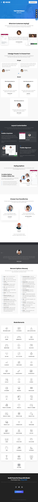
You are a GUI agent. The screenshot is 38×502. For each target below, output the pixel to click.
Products (19, 407)
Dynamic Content (6, 373)
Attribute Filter (19, 424)
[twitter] (19, 487)
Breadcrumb (6, 347)
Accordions (19, 330)
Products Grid (19, 416)
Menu (19, 399)
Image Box (19, 390)
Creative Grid (19, 365)
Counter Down (31, 356)
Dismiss (31, 365)
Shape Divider (31, 424)
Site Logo (31, 433)
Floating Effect (31, 373)
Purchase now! (33, 2)
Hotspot (6, 382)
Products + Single (6, 416)
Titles (7, 458)
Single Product (7, 433)
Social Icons (19, 441)
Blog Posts (31, 347)
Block (19, 347)
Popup (31, 399)
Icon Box (31, 382)
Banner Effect (19, 339)
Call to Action (19, 356)
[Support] (37, 15)
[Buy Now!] (37, 19)
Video (31, 458)
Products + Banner (31, 407)
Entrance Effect (19, 373)
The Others (19, 467)
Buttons (6, 356)
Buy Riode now (19, 491)
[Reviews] (37, 17)
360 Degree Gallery (6, 330)
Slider (7, 441)
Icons (19, 382)
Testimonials (19, 450)
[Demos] (37, 10)
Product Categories (7, 407)
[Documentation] (37, 13)
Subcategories (19, 433)
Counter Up (6, 365)
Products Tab (31, 416)
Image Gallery (31, 390)
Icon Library (6, 390)
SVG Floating (31, 441)
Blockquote (31, 339)
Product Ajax (6, 424)
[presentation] (18, 73)
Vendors (19, 458)
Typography (31, 450)
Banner (6, 339)
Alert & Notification (31, 330)
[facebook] (16, 487)
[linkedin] (22, 487)
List (6, 399)
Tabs (7, 450)
